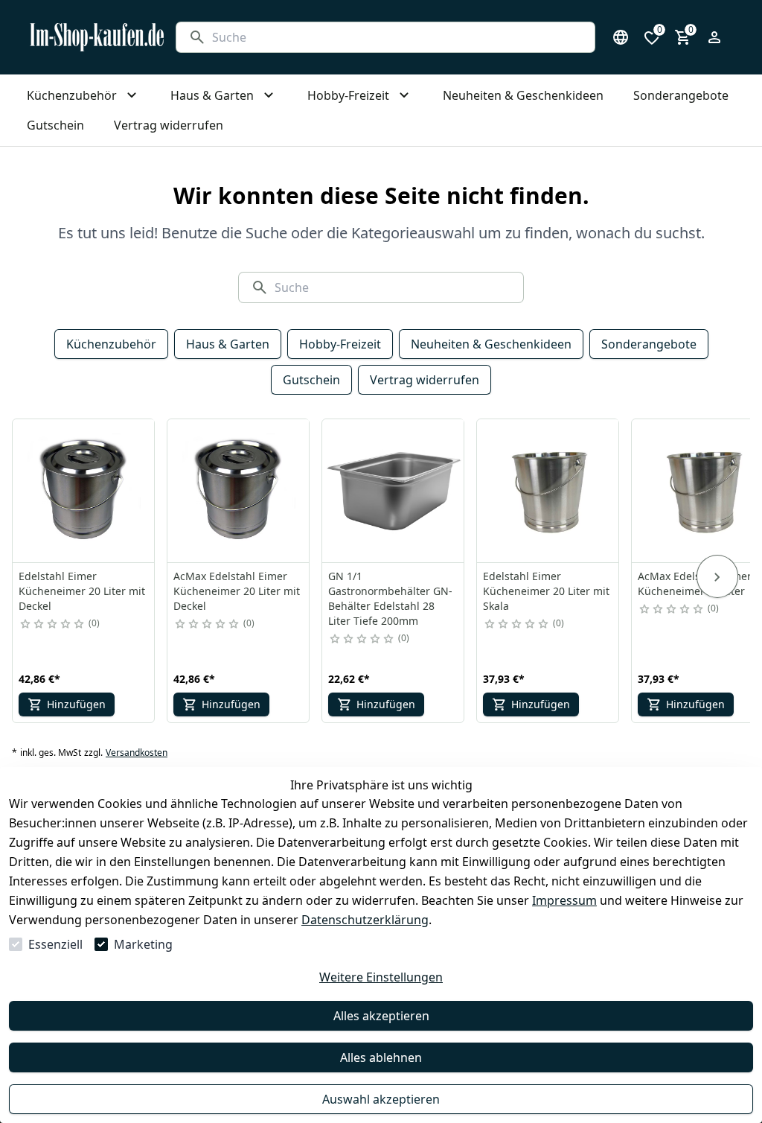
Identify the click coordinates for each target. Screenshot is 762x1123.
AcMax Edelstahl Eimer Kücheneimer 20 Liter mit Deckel (236, 591)
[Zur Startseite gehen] (97, 37)
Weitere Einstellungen (381, 977)
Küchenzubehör (111, 344)
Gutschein (311, 380)
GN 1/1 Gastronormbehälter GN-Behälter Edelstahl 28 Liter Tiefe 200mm (390, 598)
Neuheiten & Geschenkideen (491, 344)
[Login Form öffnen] (714, 37)
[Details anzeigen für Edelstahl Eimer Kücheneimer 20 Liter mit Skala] (548, 490)
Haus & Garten (227, 344)
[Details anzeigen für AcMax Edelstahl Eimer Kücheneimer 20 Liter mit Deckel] (238, 490)
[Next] (717, 576)
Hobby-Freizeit (340, 344)
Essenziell (55, 944)
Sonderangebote (649, 344)
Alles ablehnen (381, 1057)
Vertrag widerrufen (424, 380)
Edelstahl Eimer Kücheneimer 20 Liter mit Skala (546, 591)
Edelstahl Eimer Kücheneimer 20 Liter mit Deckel (82, 591)
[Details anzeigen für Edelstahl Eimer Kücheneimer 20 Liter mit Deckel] (84, 490)
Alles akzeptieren (381, 1016)
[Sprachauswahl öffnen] (620, 37)
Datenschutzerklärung (365, 920)
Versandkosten (136, 753)
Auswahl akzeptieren (381, 1099)
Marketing (143, 944)
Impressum (564, 900)
